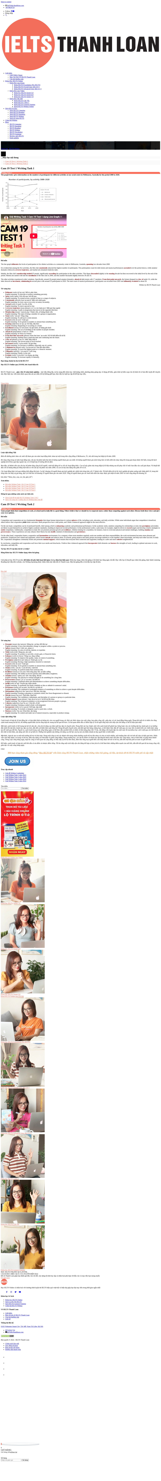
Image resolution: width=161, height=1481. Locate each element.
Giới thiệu (8, 73)
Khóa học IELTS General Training (13, 1270)
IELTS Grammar (15, 134)
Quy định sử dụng (11, 1345)
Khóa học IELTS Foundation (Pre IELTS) (15, 1042)
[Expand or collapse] (2, 158)
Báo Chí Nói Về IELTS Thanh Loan (22, 77)
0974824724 (10, 7)
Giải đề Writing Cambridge (14, 773)
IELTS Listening (15, 124)
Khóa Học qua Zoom (17, 83)
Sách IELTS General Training (15, 1304)
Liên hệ (8, 1319)
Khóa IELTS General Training (24, 104)
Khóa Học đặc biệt (16, 99)
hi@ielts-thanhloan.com (15, 5)
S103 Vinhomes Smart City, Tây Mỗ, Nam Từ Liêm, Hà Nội (22, 1326)
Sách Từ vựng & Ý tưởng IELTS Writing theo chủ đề (23, 500)
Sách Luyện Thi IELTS (13, 1302)
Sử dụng (25, 1460)
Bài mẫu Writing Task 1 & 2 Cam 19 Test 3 (20, 488)
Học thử (4, 571)
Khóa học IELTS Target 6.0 (23, 95)
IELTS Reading (15, 128)
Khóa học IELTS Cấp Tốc (10, 1224)
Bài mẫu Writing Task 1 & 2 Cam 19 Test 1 (20, 484)
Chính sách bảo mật (12, 1344)
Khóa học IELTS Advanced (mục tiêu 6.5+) (16, 1133)
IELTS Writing (15, 130)
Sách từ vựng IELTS (17, 118)
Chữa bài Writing (11, 120)
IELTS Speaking (15, 126)
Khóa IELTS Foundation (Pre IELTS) (27, 85)
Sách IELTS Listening (17, 110)
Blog (7, 122)
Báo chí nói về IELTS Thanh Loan (17, 1315)
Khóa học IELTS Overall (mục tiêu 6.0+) (15, 1087)
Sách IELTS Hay (11, 108)
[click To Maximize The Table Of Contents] (3, 153)
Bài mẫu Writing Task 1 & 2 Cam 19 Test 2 (20, 486)
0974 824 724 (10, 1330)
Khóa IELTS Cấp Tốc (21, 101)
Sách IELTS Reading (17, 112)
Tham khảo (5, 383)
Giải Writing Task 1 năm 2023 (15, 775)
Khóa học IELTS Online (13, 1300)
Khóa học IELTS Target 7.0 (23, 97)
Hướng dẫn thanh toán (13, 1349)
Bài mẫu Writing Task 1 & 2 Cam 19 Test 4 (20, 490)
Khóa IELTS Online (12, 857)
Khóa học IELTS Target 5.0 (23, 93)
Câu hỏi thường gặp (16, 79)
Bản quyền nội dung (12, 1347)
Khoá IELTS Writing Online (24, 106)
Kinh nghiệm (14, 138)
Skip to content (6, 2)
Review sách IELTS (17, 136)
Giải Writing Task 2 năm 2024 (15, 781)
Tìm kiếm (4, 786)
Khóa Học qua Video (17, 91)
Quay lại (14, 1452)
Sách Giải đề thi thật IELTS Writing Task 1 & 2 (21, 498)
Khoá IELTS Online (12, 996)
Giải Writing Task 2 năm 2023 (15, 777)
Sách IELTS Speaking (17, 114)
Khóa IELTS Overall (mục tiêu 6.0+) (27, 87)
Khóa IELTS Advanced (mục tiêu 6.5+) (28, 89)
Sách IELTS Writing (17, 116)
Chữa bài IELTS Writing (13, 1306)
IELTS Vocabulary (16, 132)
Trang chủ (4, 149)
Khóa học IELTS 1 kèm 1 (10, 1179)
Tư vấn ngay (5, 381)
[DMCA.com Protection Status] (7, 1337)
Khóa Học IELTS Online (14, 81)
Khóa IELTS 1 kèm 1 (21, 103)
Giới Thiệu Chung (16, 75)
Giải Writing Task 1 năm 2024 (15, 779)
